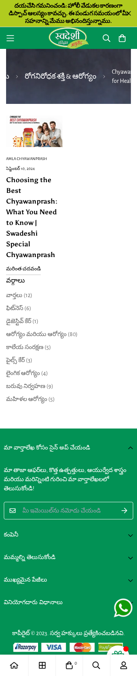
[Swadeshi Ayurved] (69, 38)
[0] (69, 665)
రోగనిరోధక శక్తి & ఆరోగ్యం (60, 76)
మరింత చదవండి (23, 269)
